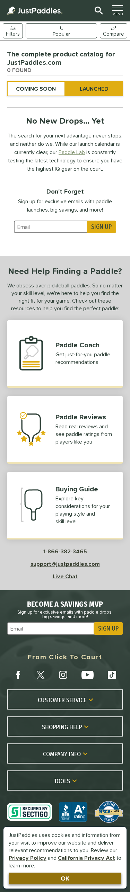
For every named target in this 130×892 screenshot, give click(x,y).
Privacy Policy (27, 858)
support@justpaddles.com (65, 563)
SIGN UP (101, 227)
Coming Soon (36, 88)
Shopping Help (62, 726)
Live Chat (65, 576)
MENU (119, 12)
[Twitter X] (40, 675)
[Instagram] (63, 675)
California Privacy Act (86, 858)
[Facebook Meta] (18, 675)
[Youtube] (87, 675)
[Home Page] (34, 10)
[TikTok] (112, 675)
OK (65, 878)
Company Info (62, 753)
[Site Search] (97, 10)
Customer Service (62, 699)
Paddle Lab (72, 152)
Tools (62, 780)
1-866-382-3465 (65, 551)
